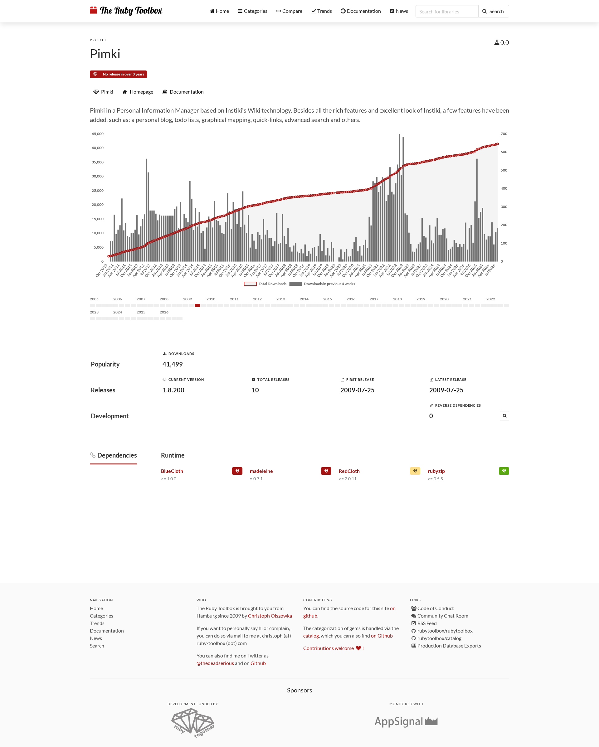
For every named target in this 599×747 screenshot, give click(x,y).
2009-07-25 (357, 390)
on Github (382, 635)
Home (96, 608)
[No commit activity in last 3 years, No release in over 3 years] (326, 472)
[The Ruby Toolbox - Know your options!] (126, 11)
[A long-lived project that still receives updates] (504, 472)
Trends (97, 623)
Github (258, 663)
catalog (311, 635)
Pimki (105, 53)
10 (255, 390)
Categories (101, 615)
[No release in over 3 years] (237, 472)
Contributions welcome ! (333, 648)
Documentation (107, 630)
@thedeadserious (215, 663)
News (96, 638)
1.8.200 (173, 390)
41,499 (173, 364)
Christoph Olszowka (270, 615)
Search (97, 645)
